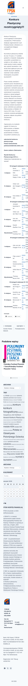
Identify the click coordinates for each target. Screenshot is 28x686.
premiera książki (19, 439)
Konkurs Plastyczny (16, 417)
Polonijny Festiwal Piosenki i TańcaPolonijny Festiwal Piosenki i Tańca (14, 366)
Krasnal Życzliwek (18, 420)
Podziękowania (20, 327)
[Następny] (23, 361)
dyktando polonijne (8, 397)
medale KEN (8, 426)
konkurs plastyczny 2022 (8, 420)
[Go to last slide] (4, 361)
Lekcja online (13, 422)
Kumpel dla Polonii (7, 422)
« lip (4, 503)
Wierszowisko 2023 (18, 451)
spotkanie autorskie (13, 441)
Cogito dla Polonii (12, 395)
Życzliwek (15, 460)
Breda (7, 395)
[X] (7, 668)
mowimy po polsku (7, 430)
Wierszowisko (9, 449)
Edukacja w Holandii (13, 399)
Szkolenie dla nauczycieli (16, 444)
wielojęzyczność (10, 446)
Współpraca (5, 457)
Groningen (23, 402)
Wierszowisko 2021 (20, 449)
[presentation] (14, 353)
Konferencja (9, 405)
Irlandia (4, 405)
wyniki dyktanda (11, 457)
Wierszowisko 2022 (8, 451)
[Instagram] (10, 668)
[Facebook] (4, 668)
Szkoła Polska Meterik (7, 328)
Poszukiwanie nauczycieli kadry (9, 439)
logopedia (16, 424)
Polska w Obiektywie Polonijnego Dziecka (13, 433)
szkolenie (7, 444)
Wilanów (5, 454)
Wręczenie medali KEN (15, 454)
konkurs (17, 404)
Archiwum (14, 16)
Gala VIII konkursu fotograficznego (13, 402)
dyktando (19, 395)
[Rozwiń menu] (23, 8)
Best (4, 395)
